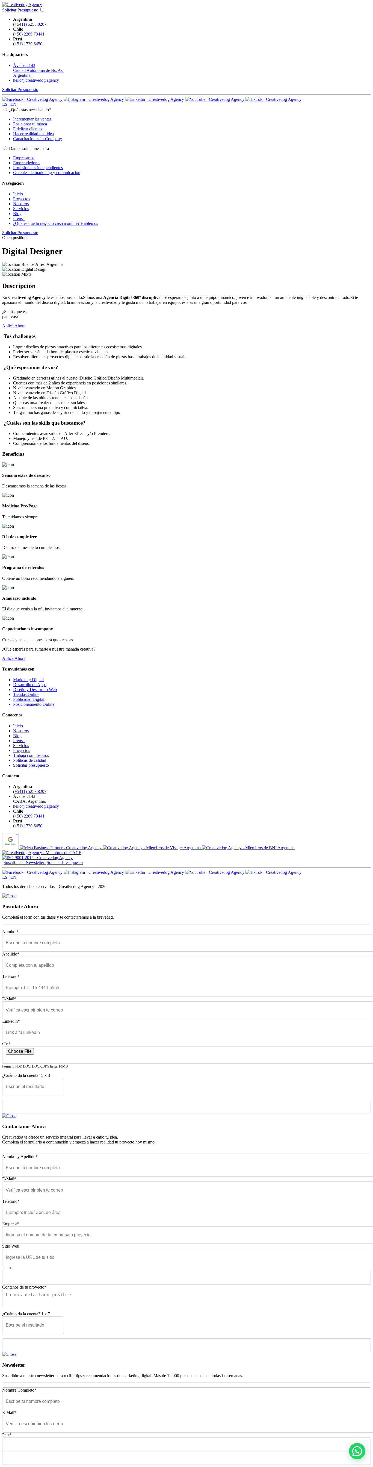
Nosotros (21, 203)
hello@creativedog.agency (36, 80)
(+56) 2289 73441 (29, 34)
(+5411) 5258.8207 (29, 24)
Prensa (19, 218)
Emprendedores (26, 162)
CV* (6, 1043)
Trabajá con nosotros (31, 755)
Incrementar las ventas (32, 119)
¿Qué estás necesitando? (30, 109)
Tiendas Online (26, 694)
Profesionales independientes (38, 167)
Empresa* (10, 1223)
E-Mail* (9, 998)
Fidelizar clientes (27, 129)
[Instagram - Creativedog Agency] (94, 99)
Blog (17, 213)
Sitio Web (10, 1246)
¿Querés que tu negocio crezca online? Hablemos (55, 223)
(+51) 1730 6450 (27, 44)
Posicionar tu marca (30, 124)
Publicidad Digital (28, 699)
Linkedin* (11, 1021)
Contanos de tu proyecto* (24, 1287)
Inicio (18, 194)
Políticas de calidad (29, 760)
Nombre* (10, 931)
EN (13, 104)
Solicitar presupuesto (31, 765)
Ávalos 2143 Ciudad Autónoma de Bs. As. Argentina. (38, 70)
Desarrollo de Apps (29, 684)
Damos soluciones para (29, 148)
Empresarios (23, 157)
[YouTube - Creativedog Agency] (214, 99)
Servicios (21, 208)
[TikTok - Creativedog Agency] (273, 99)
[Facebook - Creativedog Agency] (32, 99)
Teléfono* (11, 976)
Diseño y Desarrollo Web (35, 689)
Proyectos (21, 198)
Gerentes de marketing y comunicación (46, 172)
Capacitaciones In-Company (37, 138)
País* (6, 1268)
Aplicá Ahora (13, 326)
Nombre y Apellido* (20, 1156)
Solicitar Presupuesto (20, 10)
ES (5, 104)
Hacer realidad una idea (33, 133)
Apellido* (10, 954)
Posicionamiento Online (33, 704)
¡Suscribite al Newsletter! (24, 862)
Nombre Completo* (19, 1390)
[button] (357, 1451)
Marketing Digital (28, 679)
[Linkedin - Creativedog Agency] (154, 99)
